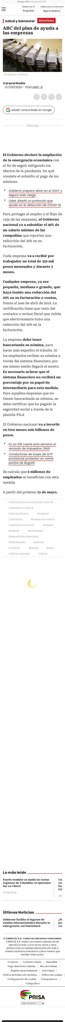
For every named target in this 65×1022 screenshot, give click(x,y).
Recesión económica (43, 519)
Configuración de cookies (22, 979)
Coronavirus (15, 519)
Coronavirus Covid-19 (21, 507)
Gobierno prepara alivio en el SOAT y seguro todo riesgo (35, 193)
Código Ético (32, 983)
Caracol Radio (12, 9)
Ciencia (42, 553)
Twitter (44, 97)
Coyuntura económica (21, 525)
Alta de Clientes (48, 966)
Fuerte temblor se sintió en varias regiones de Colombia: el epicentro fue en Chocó (27, 882)
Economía (14, 547)
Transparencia (49, 979)
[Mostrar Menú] (3, 9)
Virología (48, 525)
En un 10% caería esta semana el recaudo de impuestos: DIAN (32, 446)
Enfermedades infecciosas (23, 536)
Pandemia (43, 513)
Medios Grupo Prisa (33, 1003)
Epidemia (14, 530)
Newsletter (51, 962)
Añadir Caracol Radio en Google (32, 110)
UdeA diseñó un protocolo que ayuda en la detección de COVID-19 (35, 203)
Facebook (36, 97)
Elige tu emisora (51, 11)
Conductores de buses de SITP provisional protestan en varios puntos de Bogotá (31, 458)
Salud (50, 547)
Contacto (13, 962)
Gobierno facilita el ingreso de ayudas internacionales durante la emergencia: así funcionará (26, 922)
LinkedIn (51, 97)
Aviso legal (48, 970)
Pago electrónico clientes (21, 966)
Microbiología (35, 530)
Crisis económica (18, 513)
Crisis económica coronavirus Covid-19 (31, 502)
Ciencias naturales (19, 553)
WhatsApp (59, 97)
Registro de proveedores (24, 970)
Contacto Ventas (32, 962)
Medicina (39, 542)
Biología (33, 547)
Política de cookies (52, 975)
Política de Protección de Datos (20, 975)
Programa (28, 11)
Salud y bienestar (20, 21)
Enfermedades (17, 542)
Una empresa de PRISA (33, 994)
